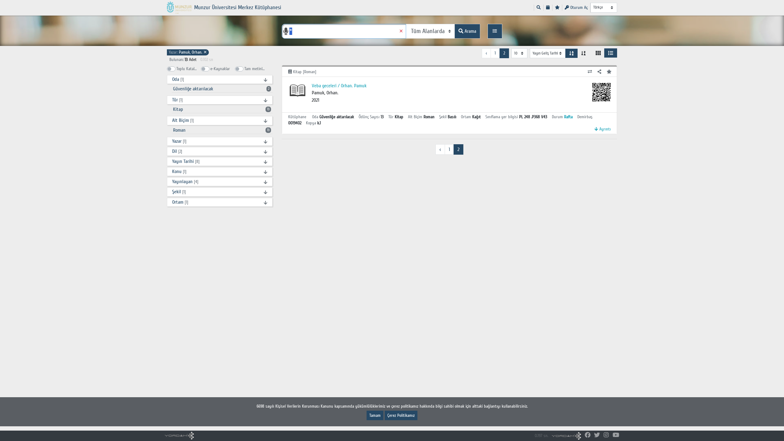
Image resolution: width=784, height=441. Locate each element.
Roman (221, 130)
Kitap (221, 109)
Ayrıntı (604, 129)
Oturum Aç (578, 7)
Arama (469, 31)
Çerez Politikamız (401, 415)
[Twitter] (597, 435)
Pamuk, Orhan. (188, 52)
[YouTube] (615, 435)
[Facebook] (587, 435)
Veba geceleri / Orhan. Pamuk (339, 86)
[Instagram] (606, 435)
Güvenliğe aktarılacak (221, 89)
